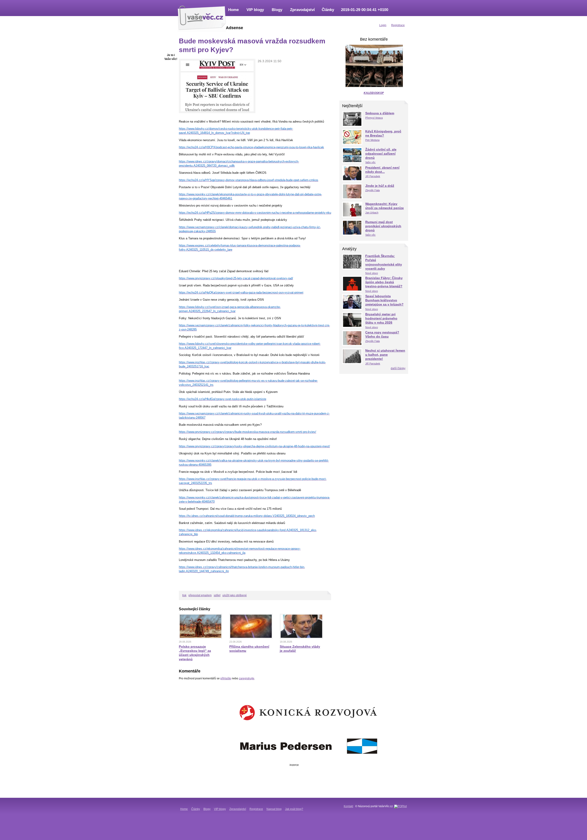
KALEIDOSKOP (374, 93)
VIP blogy (255, 10)
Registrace (256, 809)
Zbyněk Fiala (372, 190)
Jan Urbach (371, 212)
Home (233, 10)
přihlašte (225, 678)
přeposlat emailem (200, 595)
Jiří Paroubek (372, 176)
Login (382, 25)
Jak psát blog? (294, 809)
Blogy (277, 10)
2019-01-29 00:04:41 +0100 (364, 10)
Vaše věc (370, 162)
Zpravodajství (302, 10)
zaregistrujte (246, 678)
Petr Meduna (372, 140)
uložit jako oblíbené (234, 595)
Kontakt (348, 806)
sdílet (217, 595)
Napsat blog (274, 809)
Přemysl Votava (374, 117)
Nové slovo (371, 273)
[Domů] (202, 17)
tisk (184, 595)
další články (398, 368)
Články (328, 10)
